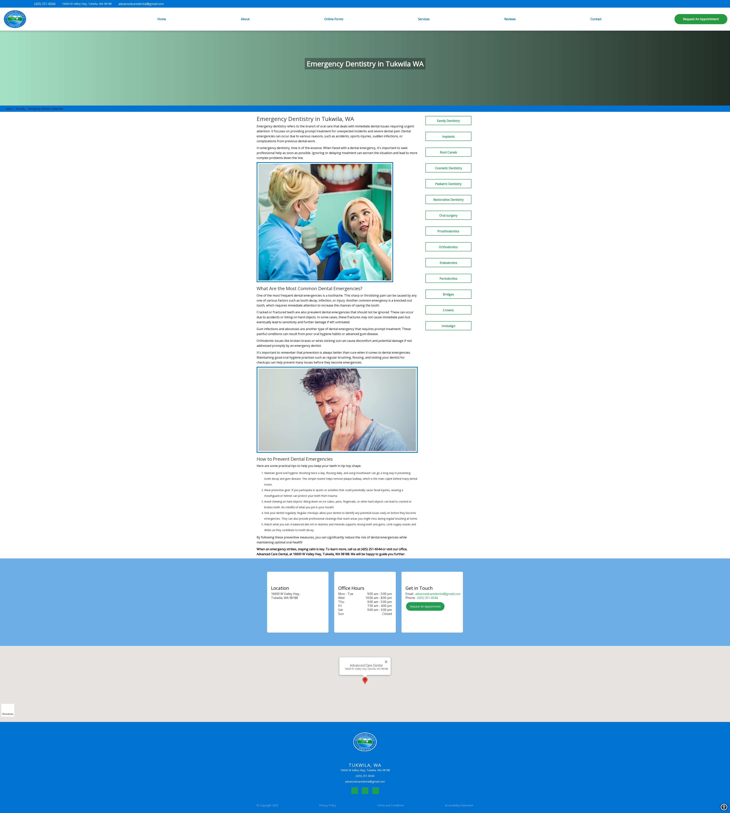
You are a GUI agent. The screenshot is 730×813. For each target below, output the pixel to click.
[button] (701, 19)
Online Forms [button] (333, 19)
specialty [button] (20, 108)
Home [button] (161, 19)
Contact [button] (595, 19)
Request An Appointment (425, 606)
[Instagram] (365, 790)
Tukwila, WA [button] (85, 4)
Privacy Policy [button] (327, 805)
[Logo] (365, 742)
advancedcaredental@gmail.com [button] (437, 594)
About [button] (245, 19)
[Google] (375, 790)
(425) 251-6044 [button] (427, 598)
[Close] (386, 661)
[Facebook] (354, 790)
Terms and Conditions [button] (390, 805)
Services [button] (424, 19)
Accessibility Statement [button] (459, 805)
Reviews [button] (510, 19)
